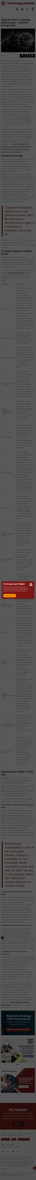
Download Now (9, 596)
